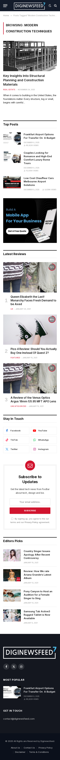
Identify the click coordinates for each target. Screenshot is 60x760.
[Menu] (5, 5)
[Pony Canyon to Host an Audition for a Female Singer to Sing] (12, 595)
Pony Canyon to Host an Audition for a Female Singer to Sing (38, 595)
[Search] (55, 5)
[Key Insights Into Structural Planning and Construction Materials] (30, 56)
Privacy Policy (31, 522)
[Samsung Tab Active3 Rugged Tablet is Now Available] (12, 615)
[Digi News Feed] (29, 5)
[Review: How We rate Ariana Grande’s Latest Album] (12, 575)
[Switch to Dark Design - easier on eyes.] (50, 5)
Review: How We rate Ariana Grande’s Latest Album (37, 575)
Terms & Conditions (39, 752)
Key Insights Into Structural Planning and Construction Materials (24, 80)
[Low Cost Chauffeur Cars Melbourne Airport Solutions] (12, 182)
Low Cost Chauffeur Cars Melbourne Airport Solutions (39, 182)
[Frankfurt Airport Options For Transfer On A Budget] (12, 138)
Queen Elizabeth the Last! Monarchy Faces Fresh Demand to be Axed (33, 300)
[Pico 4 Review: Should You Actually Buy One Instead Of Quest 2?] (30, 330)
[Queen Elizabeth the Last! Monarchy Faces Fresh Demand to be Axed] (30, 277)
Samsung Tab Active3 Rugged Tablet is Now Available (37, 615)
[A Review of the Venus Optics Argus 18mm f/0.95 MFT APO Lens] (30, 378)
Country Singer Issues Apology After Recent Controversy (37, 555)
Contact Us (29, 747)
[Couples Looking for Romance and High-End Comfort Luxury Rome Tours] (12, 157)
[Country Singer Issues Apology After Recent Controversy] (12, 555)
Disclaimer (20, 752)
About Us (15, 747)
